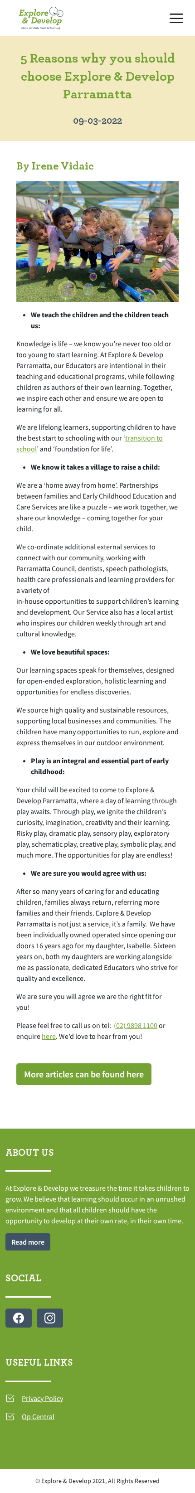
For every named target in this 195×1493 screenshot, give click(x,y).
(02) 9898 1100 (135, 1025)
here (49, 1036)
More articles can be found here (84, 1074)
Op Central (38, 1416)
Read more (27, 1241)
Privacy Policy (42, 1398)
